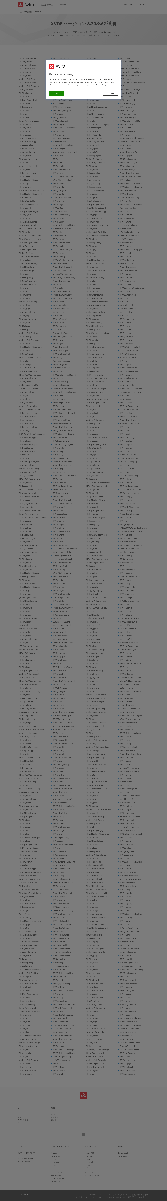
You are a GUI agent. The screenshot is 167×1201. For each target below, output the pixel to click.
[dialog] (83, 79)
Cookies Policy (101, 85)
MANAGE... (110, 93)
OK (57, 93)
